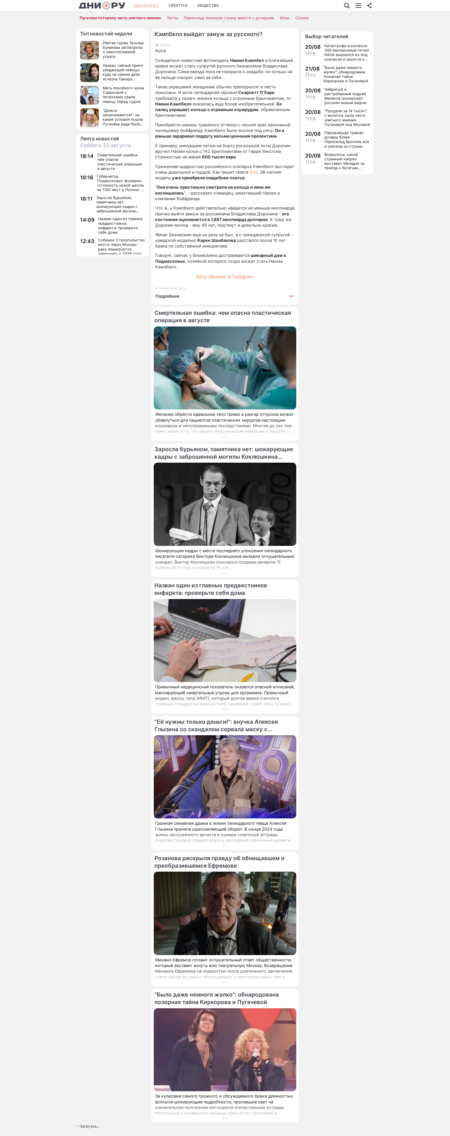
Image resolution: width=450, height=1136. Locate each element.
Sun (254, 172)
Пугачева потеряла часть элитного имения (120, 17)
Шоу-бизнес (146, 5)
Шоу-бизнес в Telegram (225, 277)
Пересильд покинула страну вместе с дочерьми (229, 17)
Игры (284, 17)
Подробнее (167, 296)
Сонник (302, 17)
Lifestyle (178, 5)
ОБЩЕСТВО (208, 5)
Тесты (172, 17)
